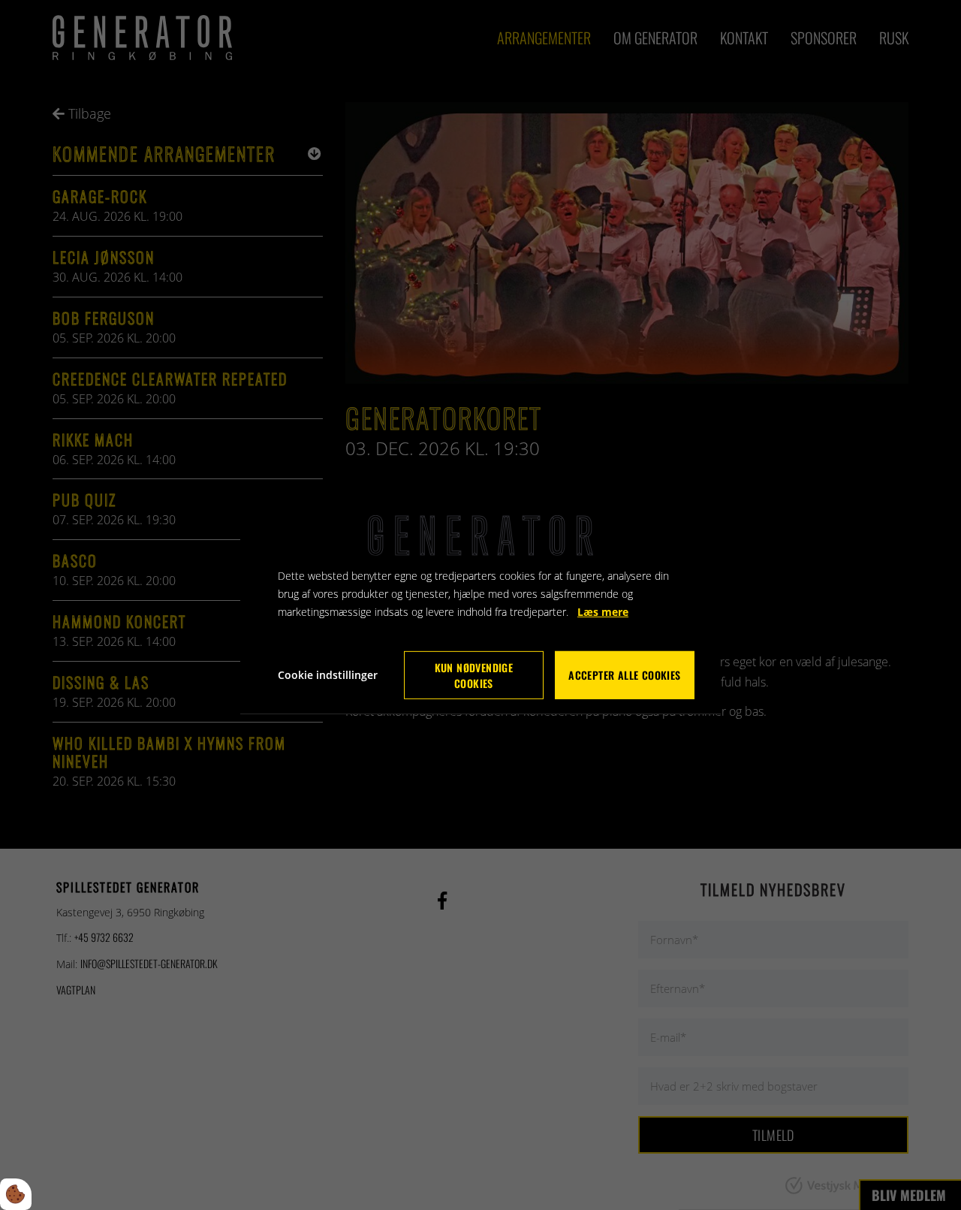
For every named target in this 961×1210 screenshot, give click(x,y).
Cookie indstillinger (328, 675)
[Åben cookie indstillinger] (16, 1194)
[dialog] (480, 605)
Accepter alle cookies (624, 675)
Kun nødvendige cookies (474, 675)
